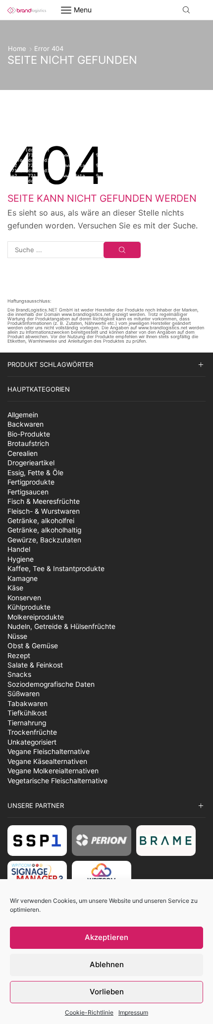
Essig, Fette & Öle (35, 473)
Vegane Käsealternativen (47, 761)
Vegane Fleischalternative (48, 752)
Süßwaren (23, 694)
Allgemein (22, 415)
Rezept (18, 656)
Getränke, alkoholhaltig (44, 530)
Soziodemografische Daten (51, 684)
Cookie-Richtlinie (89, 1012)
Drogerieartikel (30, 463)
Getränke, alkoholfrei (40, 521)
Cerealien (22, 453)
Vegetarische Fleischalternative (57, 781)
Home (17, 48)
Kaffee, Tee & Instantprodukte (56, 569)
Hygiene (20, 559)
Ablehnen (107, 964)
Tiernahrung (26, 723)
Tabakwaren (27, 704)
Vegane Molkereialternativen (53, 771)
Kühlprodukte (29, 607)
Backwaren (25, 424)
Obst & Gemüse (32, 646)
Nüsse (17, 636)
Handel (18, 549)
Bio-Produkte (28, 434)
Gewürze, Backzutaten (44, 540)
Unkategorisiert (31, 742)
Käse (15, 588)
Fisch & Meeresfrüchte (43, 501)
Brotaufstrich (28, 443)
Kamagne (22, 578)
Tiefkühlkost (27, 713)
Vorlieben (107, 991)
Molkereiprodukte (35, 617)
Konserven (24, 598)
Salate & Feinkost (35, 665)
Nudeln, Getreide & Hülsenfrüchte (61, 626)
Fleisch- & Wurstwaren (43, 511)
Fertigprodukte (30, 482)
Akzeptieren (106, 937)
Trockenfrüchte (32, 732)
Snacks (19, 674)
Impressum (133, 1012)
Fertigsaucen (28, 492)
